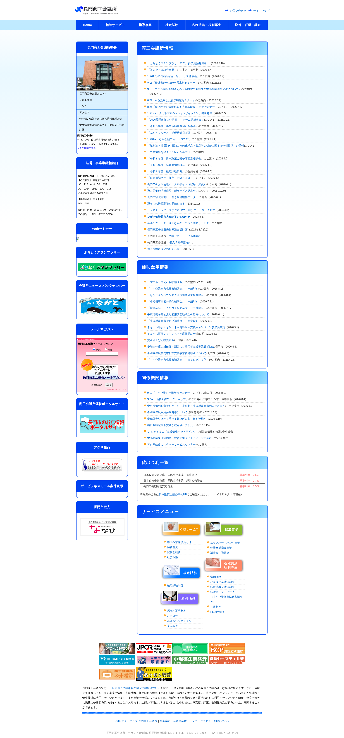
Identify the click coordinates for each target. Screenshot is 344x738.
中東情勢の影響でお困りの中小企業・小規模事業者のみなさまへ (186, 405)
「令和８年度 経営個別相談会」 (167, 164)
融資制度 (172, 547)
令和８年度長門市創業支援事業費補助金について (176, 353)
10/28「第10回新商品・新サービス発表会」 (173, 76)
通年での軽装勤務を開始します (166, 203)
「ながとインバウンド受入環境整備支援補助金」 (176, 295)
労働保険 (215, 576)
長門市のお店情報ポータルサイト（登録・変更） (176, 184)
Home (87, 25)
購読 (98, 349)
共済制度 (215, 606)
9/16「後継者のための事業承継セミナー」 (172, 82)
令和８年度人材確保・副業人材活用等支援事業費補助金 (180, 346)
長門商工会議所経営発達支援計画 (167, 229)
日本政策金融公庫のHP (173, 494)
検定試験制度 (175, 585)
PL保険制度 (217, 611)
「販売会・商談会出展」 (162, 69)
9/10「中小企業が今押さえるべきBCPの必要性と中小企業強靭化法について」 (194, 89)
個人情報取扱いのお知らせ (163, 248)
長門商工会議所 (147, 720)
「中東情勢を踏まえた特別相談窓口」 (170, 152)
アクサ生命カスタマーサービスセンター (171, 444)
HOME (117, 720)
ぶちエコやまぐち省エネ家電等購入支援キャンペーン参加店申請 (186, 327)
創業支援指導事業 (221, 547)
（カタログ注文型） (197, 359)
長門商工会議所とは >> (92, 93)
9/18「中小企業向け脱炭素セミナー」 (170, 392)
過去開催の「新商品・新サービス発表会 (171, 190)
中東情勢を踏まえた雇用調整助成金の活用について (178, 314)
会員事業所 (85, 99)
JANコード (173, 615)
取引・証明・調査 (248, 25)
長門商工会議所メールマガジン (95, 343)
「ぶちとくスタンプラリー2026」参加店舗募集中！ (178, 63)
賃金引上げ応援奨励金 (160, 340)
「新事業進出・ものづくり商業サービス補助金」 (176, 307)
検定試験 (172, 25)
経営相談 (172, 557)
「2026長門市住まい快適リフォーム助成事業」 (175, 119)
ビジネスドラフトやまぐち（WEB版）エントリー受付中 (181, 210)
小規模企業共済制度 (222, 581)
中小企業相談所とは (179, 542)
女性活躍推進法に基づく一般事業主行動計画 (102, 127)
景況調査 (172, 625)
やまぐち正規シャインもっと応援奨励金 (171, 333)
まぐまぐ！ (121, 389)
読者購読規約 (97, 385)
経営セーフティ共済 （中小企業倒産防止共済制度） (226, 596)
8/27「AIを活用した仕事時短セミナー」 (171, 100)
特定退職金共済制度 (222, 586)
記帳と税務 (174, 552)
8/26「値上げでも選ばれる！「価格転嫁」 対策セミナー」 (182, 106)
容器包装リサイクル (179, 620)
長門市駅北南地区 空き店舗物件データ (171, 197)
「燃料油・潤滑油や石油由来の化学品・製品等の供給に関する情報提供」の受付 (195, 145)
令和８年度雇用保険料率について (167, 412)
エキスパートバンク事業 (225, 542)
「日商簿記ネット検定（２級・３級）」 (171, 177)
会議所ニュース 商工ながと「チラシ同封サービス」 (179, 223)
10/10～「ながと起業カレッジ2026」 (169, 139)
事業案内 (165, 720)
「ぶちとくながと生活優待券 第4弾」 (169, 132)
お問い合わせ (238, 10)
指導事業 (145, 25)
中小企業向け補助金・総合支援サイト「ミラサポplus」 (180, 438)
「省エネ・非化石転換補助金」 (166, 282)
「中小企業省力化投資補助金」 (166, 359)
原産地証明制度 (176, 610)
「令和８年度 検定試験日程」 (166, 171)
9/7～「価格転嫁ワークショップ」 (167, 399)
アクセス (84, 112)
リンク (83, 106)
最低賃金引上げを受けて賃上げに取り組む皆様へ (176, 418)
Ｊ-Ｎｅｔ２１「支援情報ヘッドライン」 (172, 431)
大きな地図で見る (86, 148)
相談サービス (115, 25)
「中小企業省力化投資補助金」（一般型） (172, 288)
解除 (110, 349)
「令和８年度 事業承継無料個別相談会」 (172, 126)
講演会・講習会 (219, 552)
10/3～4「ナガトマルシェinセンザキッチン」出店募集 (179, 113)
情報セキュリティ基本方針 (185, 235)
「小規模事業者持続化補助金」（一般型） (172, 301)
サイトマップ (261, 10)
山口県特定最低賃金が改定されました (170, 425)
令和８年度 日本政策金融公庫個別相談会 (175, 158)
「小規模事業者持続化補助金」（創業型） (172, 320)
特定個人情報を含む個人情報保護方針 (100, 118)
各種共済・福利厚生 (206, 25)
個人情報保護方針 (180, 242)
